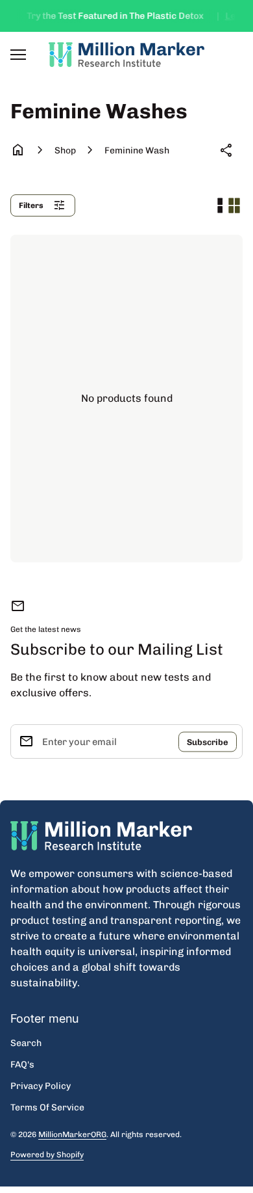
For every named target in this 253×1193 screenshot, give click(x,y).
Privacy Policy (40, 1086)
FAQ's (22, 1064)
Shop (65, 150)
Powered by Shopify (47, 1155)
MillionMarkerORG (72, 1134)
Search (26, 1043)
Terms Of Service (47, 1107)
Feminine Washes (136, 150)
